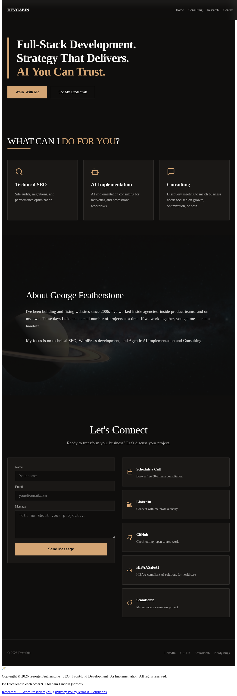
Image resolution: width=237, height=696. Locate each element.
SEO (18, 692)
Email (19, 487)
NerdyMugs (222, 653)
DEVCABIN (18, 10)
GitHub (185, 653)
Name (19, 467)
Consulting (195, 10)
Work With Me (27, 92)
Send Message (61, 549)
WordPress (30, 692)
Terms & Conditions (92, 692)
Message (20, 506)
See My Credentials (73, 92)
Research (213, 10)
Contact (228, 10)
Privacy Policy (66, 692)
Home (180, 10)
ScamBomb (202, 653)
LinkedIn (170, 653)
